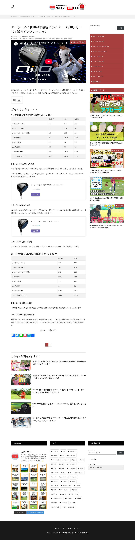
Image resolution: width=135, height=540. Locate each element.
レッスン (66, 460)
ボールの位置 (55, 460)
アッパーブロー (67, 485)
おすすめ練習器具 (119, 123)
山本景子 (65, 481)
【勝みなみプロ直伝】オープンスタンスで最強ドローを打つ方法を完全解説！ (106, 171)
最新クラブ (46, 38)
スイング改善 (55, 507)
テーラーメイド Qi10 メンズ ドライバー (46, 221)
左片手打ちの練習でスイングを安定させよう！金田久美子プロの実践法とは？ (106, 226)
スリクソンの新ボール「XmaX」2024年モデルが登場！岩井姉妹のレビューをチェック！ (59, 362)
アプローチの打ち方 (98, 61)
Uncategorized (97, 81)
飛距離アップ (73, 451)
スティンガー (63, 477)
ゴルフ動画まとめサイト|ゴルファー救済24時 (73, 533)
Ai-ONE (74, 502)
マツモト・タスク (57, 498)
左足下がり (69, 498)
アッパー (74, 477)
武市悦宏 (71, 507)
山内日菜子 (34, 38)
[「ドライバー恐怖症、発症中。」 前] (24, 486)
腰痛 (61, 464)
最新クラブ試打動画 (24, 17)
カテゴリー (91, 464)
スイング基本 (71, 468)
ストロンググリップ (72, 464)
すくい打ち (55, 472)
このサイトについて (73, 528)
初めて (81, 460)
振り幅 (54, 468)
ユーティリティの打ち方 (100, 51)
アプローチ (55, 451)
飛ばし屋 (63, 494)
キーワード (91, 450)
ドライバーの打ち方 (98, 41)
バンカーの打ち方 (98, 66)
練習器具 (54, 455)
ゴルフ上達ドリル (98, 76)
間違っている (74, 494)
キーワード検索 (95, 25)
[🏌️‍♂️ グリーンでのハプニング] (33, 505)
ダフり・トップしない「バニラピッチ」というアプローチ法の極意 (106, 116)
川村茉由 (79, 498)
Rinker (38, 189)
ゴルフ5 (35, 194)
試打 (50, 38)
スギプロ (54, 494)
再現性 (81, 468)
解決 (62, 455)
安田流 (54, 490)
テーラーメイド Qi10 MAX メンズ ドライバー (48, 185)
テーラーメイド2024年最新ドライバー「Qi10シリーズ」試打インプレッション (54, 17)
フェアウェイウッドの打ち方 (101, 46)
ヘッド (54, 477)
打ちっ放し (55, 481)
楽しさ (54, 464)
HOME (15, 17)
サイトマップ (59, 528)
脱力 (74, 460)
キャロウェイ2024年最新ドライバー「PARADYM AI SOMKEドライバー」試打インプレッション (59, 419)
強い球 (62, 468)
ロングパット (79, 472)
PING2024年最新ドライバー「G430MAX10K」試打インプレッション (59, 405)
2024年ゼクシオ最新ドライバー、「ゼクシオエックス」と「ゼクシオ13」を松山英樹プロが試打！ (58, 391)
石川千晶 (77, 485)
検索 (120, 28)
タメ (64, 451)
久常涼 (54, 38)
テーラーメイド (17, 38)
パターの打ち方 (97, 71)
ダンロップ (64, 502)
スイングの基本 (119, 178)
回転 (70, 472)
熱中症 (75, 490)
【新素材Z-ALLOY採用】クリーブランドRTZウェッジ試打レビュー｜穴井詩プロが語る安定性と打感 (59, 376)
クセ (64, 472)
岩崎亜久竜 (59, 38)
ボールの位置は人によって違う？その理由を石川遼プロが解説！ (106, 199)
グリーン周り (71, 455)
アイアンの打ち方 (98, 56)
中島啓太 (39, 38)
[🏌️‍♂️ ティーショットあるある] (43, 505)
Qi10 (29, 38)
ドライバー (24, 38)
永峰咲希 (64, 38)
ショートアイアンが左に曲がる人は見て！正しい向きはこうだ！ (106, 144)
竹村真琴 (70, 38)
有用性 (73, 481)
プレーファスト (64, 490)
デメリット (55, 485)
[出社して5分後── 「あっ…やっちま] (33, 468)
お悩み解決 (120, 205)
